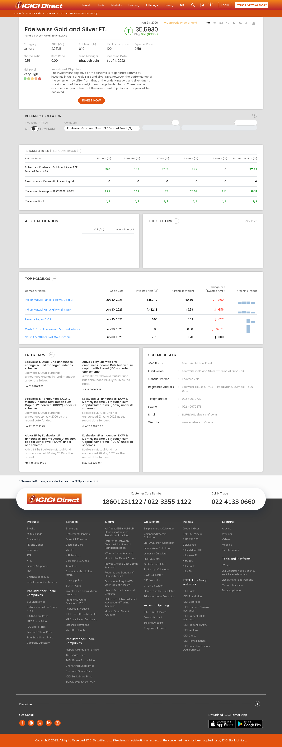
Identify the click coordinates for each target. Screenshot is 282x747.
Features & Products (78, 608)
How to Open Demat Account (117, 613)
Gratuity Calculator (155, 564)
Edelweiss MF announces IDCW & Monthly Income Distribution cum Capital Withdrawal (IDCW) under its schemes (50, 403)
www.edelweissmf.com (197, 422)
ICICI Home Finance (194, 640)
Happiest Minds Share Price (82, 649)
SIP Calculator (152, 580)
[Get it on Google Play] (249, 724)
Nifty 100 (188, 560)
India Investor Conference (42, 582)
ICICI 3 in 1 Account (155, 611)
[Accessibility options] (211, 5)
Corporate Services (77, 560)
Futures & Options (37, 566)
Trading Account (153, 622)
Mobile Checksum (232, 585)
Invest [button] (86, 5)
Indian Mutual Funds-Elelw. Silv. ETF (48, 310)
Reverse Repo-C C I (38, 319)
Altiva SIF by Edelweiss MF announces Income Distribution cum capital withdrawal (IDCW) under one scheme (107, 366)
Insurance (33, 550)
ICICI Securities (191, 601)
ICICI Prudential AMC (195, 624)
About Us (71, 566)
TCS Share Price (75, 654)
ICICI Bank (189, 590)
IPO (29, 571)
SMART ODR (73, 585)
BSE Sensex (190, 544)
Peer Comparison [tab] (64, 151)
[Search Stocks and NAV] (193, 5)
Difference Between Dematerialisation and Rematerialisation (118, 544)
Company (71, 123)
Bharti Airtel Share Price (80, 665)
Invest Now (91, 100)
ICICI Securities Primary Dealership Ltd (196, 648)
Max (247, 23)
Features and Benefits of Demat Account (119, 574)
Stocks (31, 528)
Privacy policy (74, 580)
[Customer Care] (202, 5)
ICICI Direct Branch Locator (81, 614)
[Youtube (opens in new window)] (57, 723)
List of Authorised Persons (237, 579)
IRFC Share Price (37, 621)
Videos (226, 539)
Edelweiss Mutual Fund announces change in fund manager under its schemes (49, 365)
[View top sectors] (176, 221)
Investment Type (36, 123)
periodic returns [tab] (37, 151)
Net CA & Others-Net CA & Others (48, 337)
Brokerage (72, 528)
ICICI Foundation (192, 596)
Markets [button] (116, 5)
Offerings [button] (152, 5)
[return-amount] (254, 115)
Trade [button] (101, 5)
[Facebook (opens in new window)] (22, 723)
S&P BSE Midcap (193, 533)
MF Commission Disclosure (81, 619)
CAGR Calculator (154, 585)
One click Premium (76, 539)
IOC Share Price (36, 626)
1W (208, 23)
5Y (240, 23)
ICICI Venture (190, 630)
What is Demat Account (119, 553)
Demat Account (153, 617)
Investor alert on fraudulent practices (81, 592)
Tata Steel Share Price (40, 637)
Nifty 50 (187, 571)
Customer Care (74, 544)
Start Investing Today (252, 5)
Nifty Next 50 (190, 555)
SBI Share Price (36, 601)
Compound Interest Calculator (155, 535)
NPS (29, 560)
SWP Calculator (153, 574)
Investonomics (230, 550)
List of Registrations (77, 624)
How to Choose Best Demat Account (121, 565)
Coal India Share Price (79, 671)
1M (214, 23)
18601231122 (122, 501)
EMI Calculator (152, 558)
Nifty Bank (189, 566)
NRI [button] (182, 5)
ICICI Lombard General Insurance (196, 609)
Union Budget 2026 (38, 576)
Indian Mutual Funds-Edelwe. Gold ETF (50, 300)
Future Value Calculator (157, 548)
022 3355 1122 (169, 501)
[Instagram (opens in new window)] (31, 723)
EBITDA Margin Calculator (159, 542)
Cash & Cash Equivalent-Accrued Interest (53, 329)
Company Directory (38, 642)
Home (17, 13)
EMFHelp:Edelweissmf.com (199, 414)
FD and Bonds (35, 544)
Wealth (70, 550)
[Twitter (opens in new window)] (40, 723)
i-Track (226, 565)
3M (221, 23)
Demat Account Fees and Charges (120, 592)
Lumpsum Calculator (155, 553)
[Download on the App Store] (221, 724)
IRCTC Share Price (37, 615)
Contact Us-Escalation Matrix (79, 573)
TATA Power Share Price (80, 660)
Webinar (227, 533)
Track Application (232, 590)
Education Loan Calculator (159, 596)
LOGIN (225, 5)
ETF (29, 555)
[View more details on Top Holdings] (54, 278)
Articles (226, 528)
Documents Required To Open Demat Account (119, 583)
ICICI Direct (189, 635)
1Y (234, 23)
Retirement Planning (78, 533)
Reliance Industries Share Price (42, 609)
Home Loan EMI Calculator (159, 590)
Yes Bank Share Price (39, 632)
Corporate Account (155, 628)
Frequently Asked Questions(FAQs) (76, 601)
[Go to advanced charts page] (254, 24)
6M (227, 23)
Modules (227, 544)
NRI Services (73, 555)
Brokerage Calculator (156, 569)
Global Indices (191, 528)
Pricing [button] (169, 5)
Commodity (33, 539)
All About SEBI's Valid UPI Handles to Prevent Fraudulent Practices (119, 532)
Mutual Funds (33, 13)
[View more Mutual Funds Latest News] (51, 354)
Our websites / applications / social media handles (238, 572)
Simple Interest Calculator (159, 528)
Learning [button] (134, 5)
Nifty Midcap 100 (192, 550)
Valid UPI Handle (75, 630)
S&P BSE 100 (191, 539)
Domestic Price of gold (181, 23)
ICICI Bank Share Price (79, 676)
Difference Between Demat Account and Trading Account (121, 602)
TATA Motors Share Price (80, 681)
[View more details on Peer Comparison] (79, 151)
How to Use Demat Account (121, 558)
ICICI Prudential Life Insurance (194, 617)
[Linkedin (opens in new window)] (49, 723)
